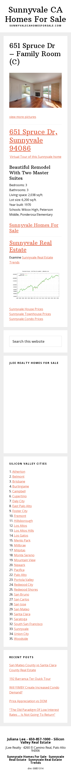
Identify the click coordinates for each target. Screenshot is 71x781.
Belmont (18, 476)
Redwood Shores (26, 589)
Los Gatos (21, 535)
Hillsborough (23, 521)
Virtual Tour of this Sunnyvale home (35, 157)
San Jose (20, 604)
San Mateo (21, 609)
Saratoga (20, 619)
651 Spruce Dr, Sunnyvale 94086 (33, 140)
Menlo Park (22, 540)
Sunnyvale (21, 629)
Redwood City (23, 585)
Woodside (21, 639)
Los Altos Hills (24, 530)
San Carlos (21, 599)
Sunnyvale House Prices (26, 309)
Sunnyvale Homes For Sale (34, 227)
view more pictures (22, 117)
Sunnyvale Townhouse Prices (30, 314)
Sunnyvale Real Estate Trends (45, 761)
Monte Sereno (24, 555)
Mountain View (24, 560)
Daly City (18, 501)
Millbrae (20, 545)
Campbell (19, 491)
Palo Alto (20, 575)
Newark (19, 565)
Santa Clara (22, 614)
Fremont (20, 516)
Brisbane (18, 481)
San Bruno (21, 594)
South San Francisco (28, 624)
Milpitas (19, 550)
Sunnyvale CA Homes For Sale (35, 14)
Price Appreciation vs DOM (28, 701)
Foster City (19, 511)
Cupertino (19, 496)
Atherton (18, 472)
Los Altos (20, 526)
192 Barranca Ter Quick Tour (30, 679)
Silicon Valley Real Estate (42, 741)
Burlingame (20, 486)
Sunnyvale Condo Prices (26, 319)
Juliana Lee (16, 739)
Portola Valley (24, 580)
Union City (21, 634)
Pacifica (19, 570)
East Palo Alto (22, 506)
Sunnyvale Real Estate (30, 246)
